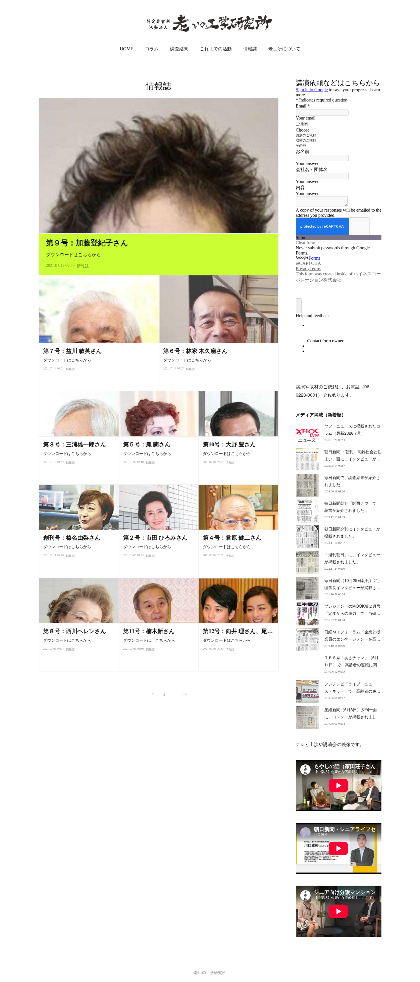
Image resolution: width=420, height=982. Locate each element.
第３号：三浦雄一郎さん (74, 444)
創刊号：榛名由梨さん (71, 537)
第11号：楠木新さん (149, 631)
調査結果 (179, 48)
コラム (152, 48)
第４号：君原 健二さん (232, 537)
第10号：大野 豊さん (229, 444)
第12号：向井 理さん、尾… (238, 631)
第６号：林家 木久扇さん (195, 351)
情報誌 (250, 48)
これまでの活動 (216, 48)
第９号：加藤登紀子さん (87, 242)
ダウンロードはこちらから (73, 254)
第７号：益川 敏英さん (72, 351)
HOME (126, 48)
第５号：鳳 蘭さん (146, 444)
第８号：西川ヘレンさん (74, 631)
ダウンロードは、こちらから (149, 640)
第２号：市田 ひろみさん (155, 537)
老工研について (284, 48)
